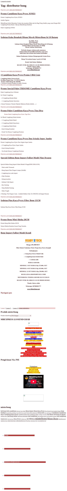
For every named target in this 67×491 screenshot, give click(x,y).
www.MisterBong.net (33, 69)
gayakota (40, 414)
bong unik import (48, 412)
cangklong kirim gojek (24, 414)
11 (15, 308)
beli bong (4, 411)
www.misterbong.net (42, 420)
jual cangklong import (42, 416)
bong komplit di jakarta (56, 411)
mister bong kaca (12, 420)
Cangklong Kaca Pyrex (11, 414)
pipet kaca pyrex (34, 420)
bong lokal (18, 412)
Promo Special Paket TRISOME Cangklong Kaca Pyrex (26, 88)
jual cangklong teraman (51, 416)
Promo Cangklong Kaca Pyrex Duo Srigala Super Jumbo (26, 138)
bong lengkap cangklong (11, 412)
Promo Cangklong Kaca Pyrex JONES (18, 13)
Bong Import (30, 411)
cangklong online (34, 414)
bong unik (41, 413)
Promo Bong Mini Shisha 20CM (15, 219)
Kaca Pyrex (17, 419)
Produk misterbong (6, 315)
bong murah (23, 412)
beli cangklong (11, 411)
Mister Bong (52, 418)
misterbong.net (62, 419)
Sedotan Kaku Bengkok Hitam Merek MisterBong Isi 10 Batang (29, 37)
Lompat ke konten (6, 1)
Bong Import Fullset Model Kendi (16, 233)
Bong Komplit (48, 411)
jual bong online (12, 416)
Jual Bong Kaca (4, 416)
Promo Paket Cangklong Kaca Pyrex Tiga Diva (22, 110)
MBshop (32, 419)
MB (28, 419)
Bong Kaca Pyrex (39, 411)
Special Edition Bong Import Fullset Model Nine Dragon (26, 158)
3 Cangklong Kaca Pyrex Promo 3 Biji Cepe (20, 75)
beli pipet (18, 411)
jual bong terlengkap (23, 416)
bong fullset (23, 411)
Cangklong (55, 413)
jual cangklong (32, 416)
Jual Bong (50, 414)
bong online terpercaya (32, 412)
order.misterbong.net (21, 420)
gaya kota (45, 414)
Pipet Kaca (28, 420)
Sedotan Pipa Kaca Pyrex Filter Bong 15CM (20, 200)
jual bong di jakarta (59, 414)
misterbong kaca (4, 420)
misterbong (41, 418)
